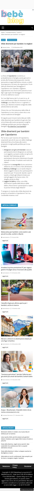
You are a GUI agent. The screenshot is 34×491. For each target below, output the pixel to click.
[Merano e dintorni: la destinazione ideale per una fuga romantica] (17, 325)
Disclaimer (27, 466)
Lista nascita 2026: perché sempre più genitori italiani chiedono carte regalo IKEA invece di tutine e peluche (17, 439)
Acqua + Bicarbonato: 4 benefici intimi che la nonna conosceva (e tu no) (16, 411)
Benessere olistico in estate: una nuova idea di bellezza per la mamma (15, 432)
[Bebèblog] (12, 17)
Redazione (6, 466)
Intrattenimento (12, 40)
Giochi (3, 40)
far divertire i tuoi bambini (17, 126)
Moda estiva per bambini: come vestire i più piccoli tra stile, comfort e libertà (16, 233)
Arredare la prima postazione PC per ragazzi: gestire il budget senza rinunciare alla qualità (16, 269)
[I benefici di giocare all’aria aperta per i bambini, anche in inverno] (17, 290)
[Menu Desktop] (3, 27)
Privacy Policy (15, 466)
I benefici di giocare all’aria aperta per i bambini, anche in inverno (14, 304)
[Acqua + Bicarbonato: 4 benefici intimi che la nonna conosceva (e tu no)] (17, 397)
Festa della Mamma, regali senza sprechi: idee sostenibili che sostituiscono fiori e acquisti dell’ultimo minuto (15, 446)
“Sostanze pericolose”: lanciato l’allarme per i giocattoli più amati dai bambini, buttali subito (17, 375)
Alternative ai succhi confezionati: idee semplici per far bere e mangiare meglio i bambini (16, 457)
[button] (32, 28)
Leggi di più (5, 240)
